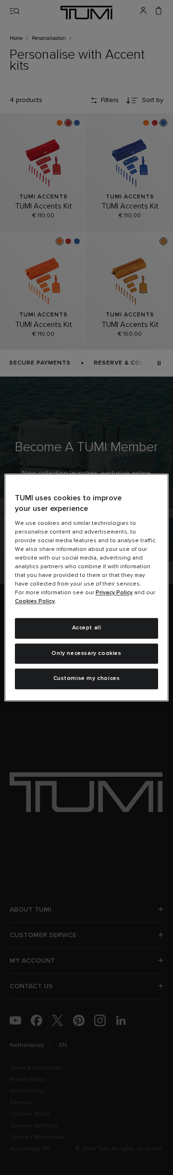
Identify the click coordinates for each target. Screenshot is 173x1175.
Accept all (86, 628)
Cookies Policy (35, 601)
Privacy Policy (114, 593)
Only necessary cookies (86, 653)
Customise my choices (86, 679)
